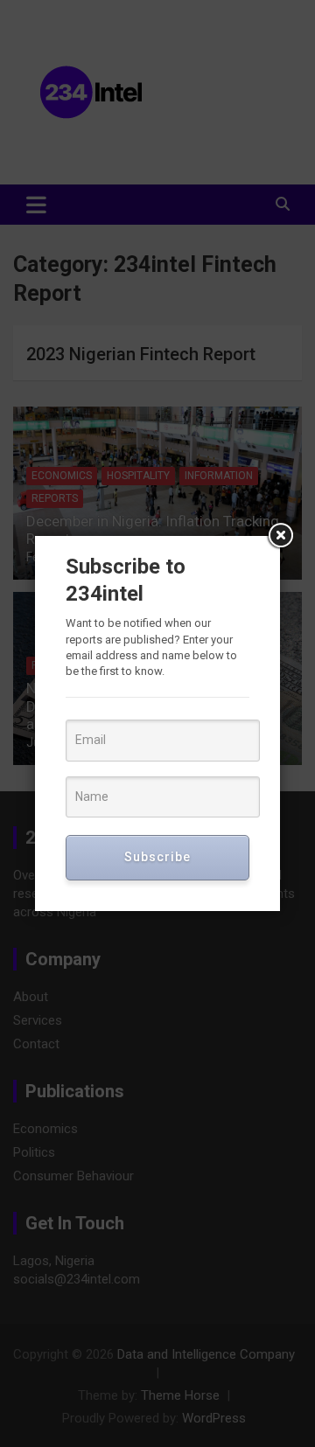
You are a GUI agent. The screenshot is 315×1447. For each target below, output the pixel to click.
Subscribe (157, 857)
